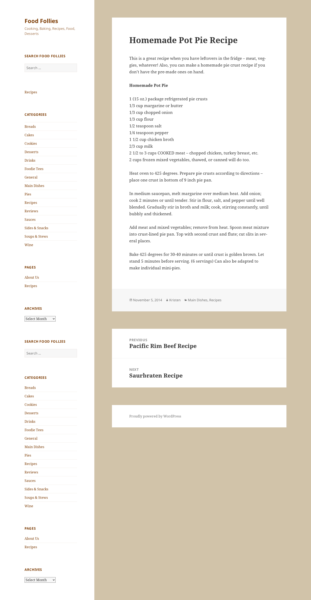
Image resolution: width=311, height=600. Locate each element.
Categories (36, 114)
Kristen (175, 300)
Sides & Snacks (36, 228)
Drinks (30, 160)
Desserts (31, 152)
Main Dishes (34, 185)
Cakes (29, 135)
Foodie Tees (34, 168)
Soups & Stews (36, 236)
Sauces (30, 219)
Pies (28, 194)
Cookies (31, 143)
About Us (32, 277)
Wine (29, 245)
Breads (30, 126)
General (31, 177)
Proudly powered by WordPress (155, 416)
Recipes (31, 92)
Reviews (31, 211)
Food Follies (41, 21)
